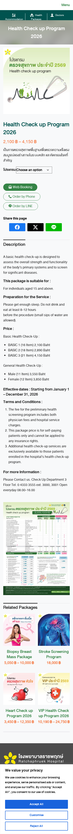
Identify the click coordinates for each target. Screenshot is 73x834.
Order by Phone (23, 196)
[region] (36, 799)
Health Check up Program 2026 (36, 32)
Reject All (36, 826)
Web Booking (22, 187)
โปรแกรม (9, 170)
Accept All (36, 804)
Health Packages (36, 17)
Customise (37, 815)
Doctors (59, 15)
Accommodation (14, 19)
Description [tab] (14, 244)
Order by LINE (22, 206)
